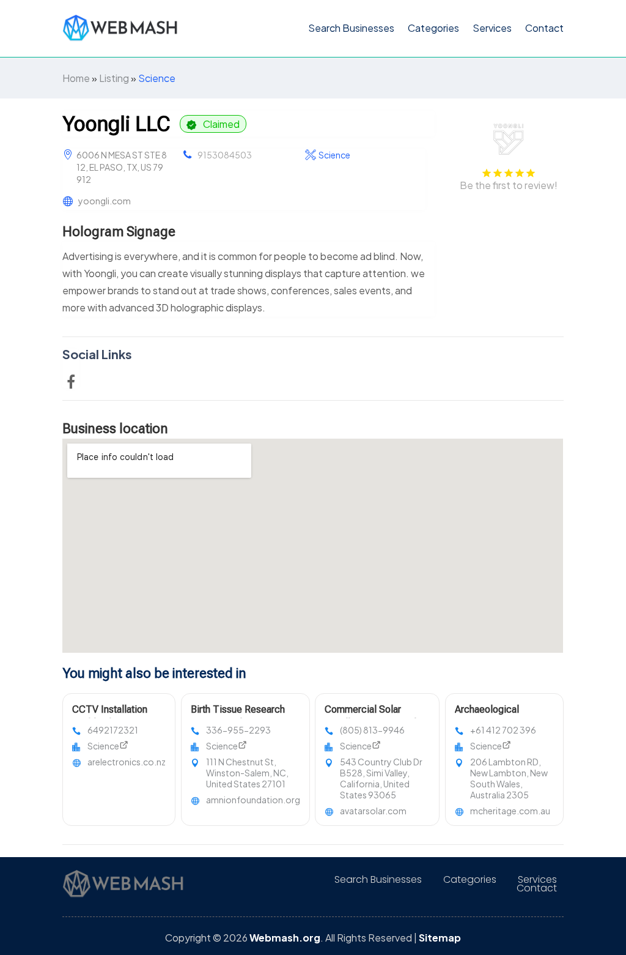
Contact (544, 27)
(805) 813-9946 (372, 729)
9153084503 (224, 154)
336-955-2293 (238, 729)
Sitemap (440, 937)
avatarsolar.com (373, 810)
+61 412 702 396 (503, 729)
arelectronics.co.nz (126, 761)
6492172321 (112, 729)
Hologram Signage (118, 231)
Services (492, 27)
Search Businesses (351, 27)
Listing (114, 78)
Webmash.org (284, 937)
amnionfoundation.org (253, 799)
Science (156, 78)
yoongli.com (104, 200)
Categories (433, 27)
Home (76, 78)
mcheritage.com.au (510, 810)
